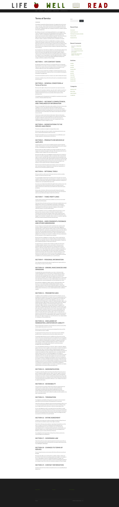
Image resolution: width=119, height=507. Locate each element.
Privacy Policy (37, 489)
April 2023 (72, 73)
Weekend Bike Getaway (78, 48)
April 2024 (72, 67)
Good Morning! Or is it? (74, 31)
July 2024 (71, 63)
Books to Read (56, 10)
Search (81, 20)
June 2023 (72, 71)
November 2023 (73, 69)
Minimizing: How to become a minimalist (76, 33)
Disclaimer (54, 489)
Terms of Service (71, 489)
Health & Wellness (48, 10)
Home (36, 10)
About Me (41, 10)
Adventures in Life (64, 10)
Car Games (77, 54)
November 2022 (73, 80)
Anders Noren (78, 500)
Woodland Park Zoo (73, 37)
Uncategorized (72, 95)
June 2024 (72, 65)
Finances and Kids (73, 35)
